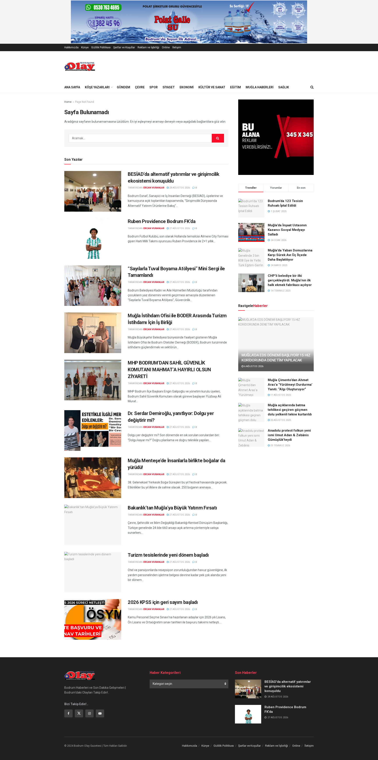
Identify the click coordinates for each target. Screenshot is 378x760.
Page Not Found (84, 101)
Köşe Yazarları (97, 87)
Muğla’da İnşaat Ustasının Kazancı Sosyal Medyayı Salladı (287, 229)
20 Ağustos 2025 (280, 420)
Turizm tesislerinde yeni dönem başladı (169, 555)
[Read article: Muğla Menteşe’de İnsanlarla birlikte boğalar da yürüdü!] (92, 477)
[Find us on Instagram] (89, 713)
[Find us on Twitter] (79, 713)
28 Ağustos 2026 (179, 187)
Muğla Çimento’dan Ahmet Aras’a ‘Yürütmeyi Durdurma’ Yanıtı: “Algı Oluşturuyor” (290, 384)
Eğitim (235, 87)
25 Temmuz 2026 (280, 445)
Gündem (123, 87)
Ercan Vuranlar (153, 187)
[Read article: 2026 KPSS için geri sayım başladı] (92, 619)
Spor (153, 87)
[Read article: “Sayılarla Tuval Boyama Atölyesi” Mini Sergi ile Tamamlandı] (92, 285)
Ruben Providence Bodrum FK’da (161, 221)
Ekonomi (187, 87)
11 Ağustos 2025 (280, 395)
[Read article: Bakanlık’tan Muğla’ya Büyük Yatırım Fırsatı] (92, 525)
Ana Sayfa (72, 87)
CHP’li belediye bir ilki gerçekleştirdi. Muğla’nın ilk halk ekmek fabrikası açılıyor (290, 280)
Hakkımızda (71, 47)
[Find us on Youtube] (100, 713)
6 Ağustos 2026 (253, 366)
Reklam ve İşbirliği (148, 47)
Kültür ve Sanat (211, 87)
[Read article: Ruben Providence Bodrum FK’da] (92, 238)
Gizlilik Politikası (101, 47)
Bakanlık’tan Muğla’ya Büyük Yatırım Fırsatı (173, 508)
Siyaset (169, 87)
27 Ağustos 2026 (179, 228)
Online (166, 47)
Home (68, 101)
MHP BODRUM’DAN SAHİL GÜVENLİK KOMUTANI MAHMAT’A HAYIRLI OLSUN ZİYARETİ (169, 369)
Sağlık (283, 87)
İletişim (176, 47)
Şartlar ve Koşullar (124, 47)
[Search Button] (312, 87)
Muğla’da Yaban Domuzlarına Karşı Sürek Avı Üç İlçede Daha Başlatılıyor (290, 254)
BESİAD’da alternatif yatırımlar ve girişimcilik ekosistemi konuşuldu (287, 686)
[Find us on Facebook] (68, 713)
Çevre (140, 87)
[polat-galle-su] (189, 21)
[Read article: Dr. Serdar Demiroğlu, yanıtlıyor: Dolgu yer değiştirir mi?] (92, 430)
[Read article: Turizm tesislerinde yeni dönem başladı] (92, 572)
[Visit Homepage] (79, 66)
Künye (85, 47)
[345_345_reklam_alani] (276, 137)
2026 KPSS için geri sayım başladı (163, 602)
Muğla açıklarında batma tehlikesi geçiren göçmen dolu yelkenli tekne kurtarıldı (290, 409)
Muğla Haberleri (259, 87)
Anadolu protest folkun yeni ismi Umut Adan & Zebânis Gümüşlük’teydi (289, 435)
